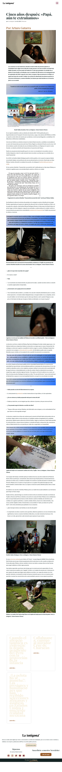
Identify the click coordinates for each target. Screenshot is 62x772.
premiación (20, 393)
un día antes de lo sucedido (25, 350)
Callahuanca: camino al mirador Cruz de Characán (42, 642)
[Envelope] (23, 755)
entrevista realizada (15, 559)
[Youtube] (20, 755)
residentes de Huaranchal (36, 210)
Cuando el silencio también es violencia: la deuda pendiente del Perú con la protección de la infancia (18, 650)
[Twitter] (16, 755)
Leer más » (12, 668)
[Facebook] (8, 755)
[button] (57, 3)
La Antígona (11, 21)
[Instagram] (12, 755)
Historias (24, 21)
